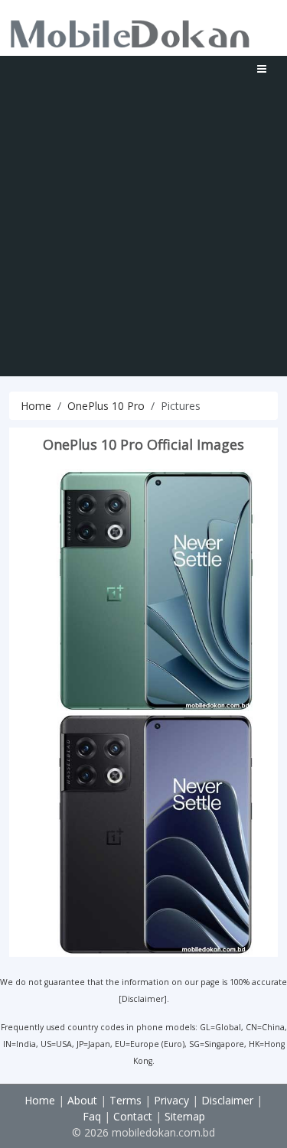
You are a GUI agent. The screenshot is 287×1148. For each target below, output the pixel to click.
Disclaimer (143, 999)
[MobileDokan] (130, 30)
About (82, 1100)
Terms (125, 1100)
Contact (132, 1116)
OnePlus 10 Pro (106, 405)
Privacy (171, 1100)
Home (36, 405)
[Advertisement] (143, 232)
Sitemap (185, 1116)
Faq (92, 1116)
